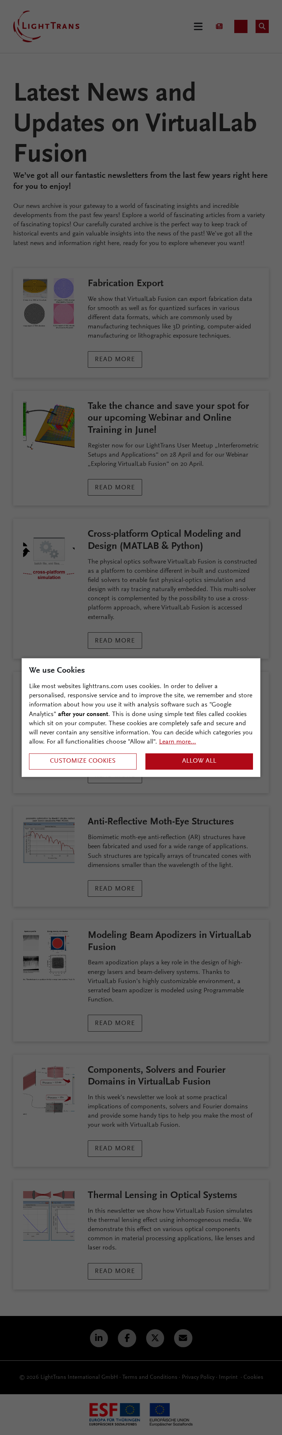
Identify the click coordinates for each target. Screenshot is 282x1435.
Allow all (199, 761)
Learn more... (177, 742)
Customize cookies (83, 761)
